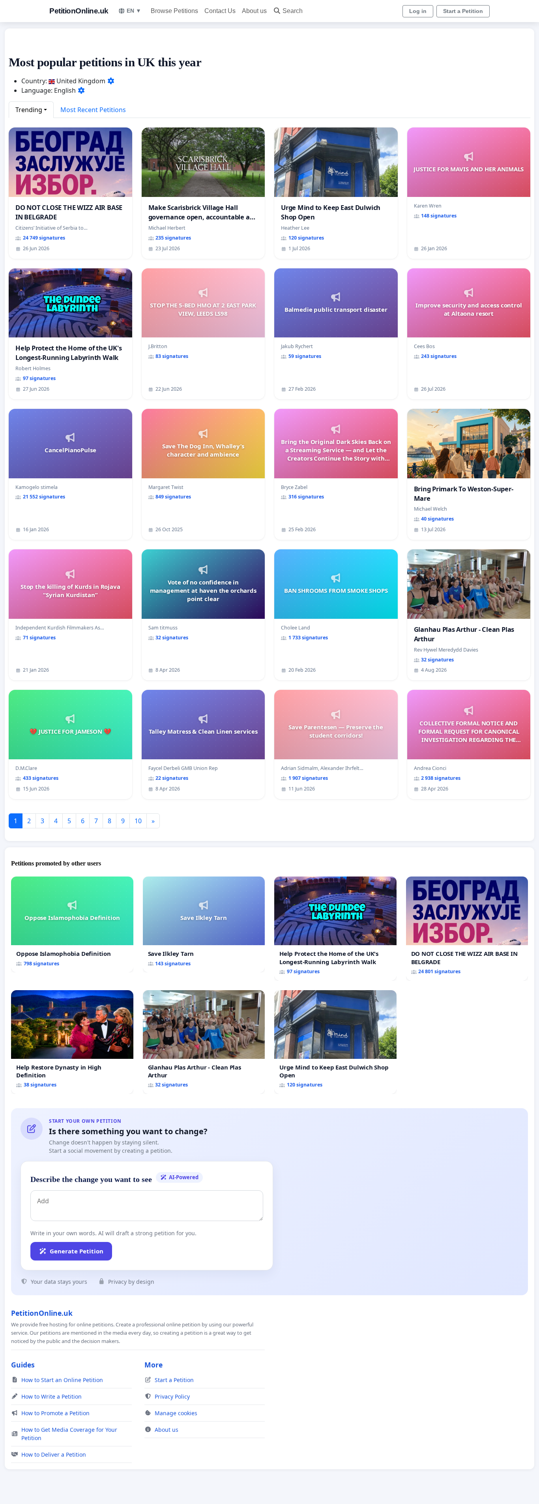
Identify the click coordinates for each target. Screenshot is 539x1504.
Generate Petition (76, 1251)
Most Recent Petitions (93, 109)
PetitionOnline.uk (79, 11)
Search (293, 10)
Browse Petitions (174, 10)
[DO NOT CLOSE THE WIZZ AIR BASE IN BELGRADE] (467, 928)
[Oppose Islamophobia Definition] (72, 924)
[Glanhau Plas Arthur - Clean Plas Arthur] (204, 1042)
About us (254, 10)
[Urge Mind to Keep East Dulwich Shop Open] (335, 1042)
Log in (418, 11)
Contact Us (220, 10)
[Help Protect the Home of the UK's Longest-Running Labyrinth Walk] (335, 928)
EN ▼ (134, 10)
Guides (23, 1364)
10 (138, 821)
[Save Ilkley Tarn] (204, 924)
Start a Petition (463, 11)
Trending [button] (28, 109)
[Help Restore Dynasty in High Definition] (72, 1042)
